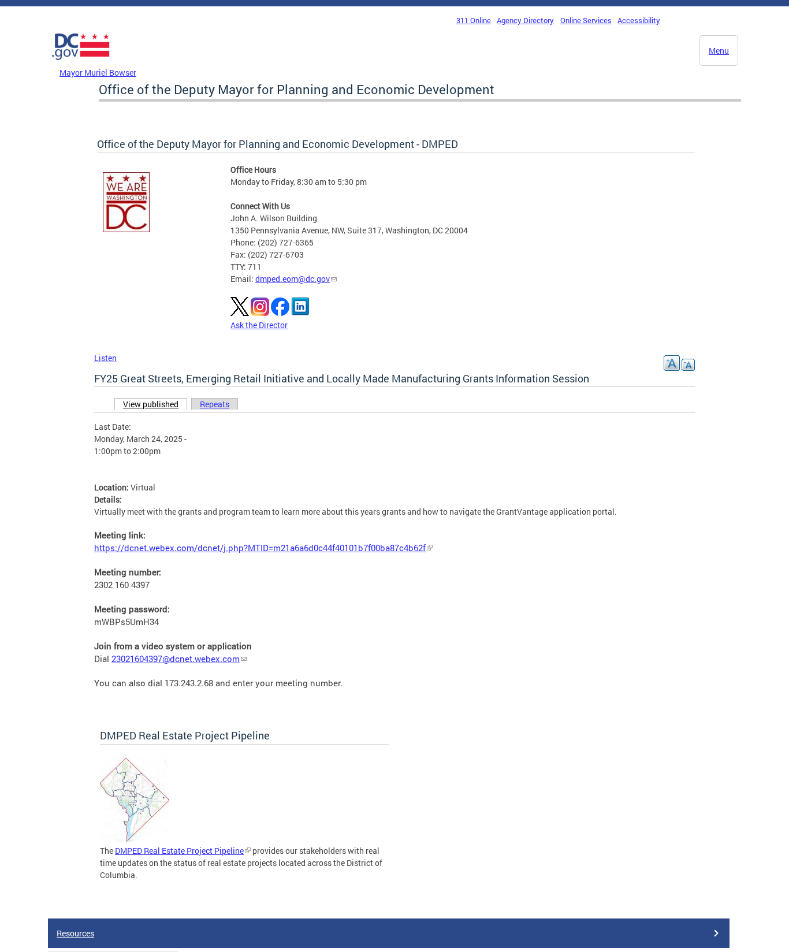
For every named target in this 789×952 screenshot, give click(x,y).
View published (155, 404)
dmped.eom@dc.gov (292, 278)
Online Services (586, 20)
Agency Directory (525, 20)
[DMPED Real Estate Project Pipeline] (134, 838)
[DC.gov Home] (81, 63)
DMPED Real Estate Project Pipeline (179, 850)
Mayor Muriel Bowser (97, 72)
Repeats (214, 404)
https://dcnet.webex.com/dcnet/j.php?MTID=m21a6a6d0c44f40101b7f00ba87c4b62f (260, 547)
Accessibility (638, 20)
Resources (75, 933)
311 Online (473, 20)
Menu (719, 50)
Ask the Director (259, 324)
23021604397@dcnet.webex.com (175, 658)
